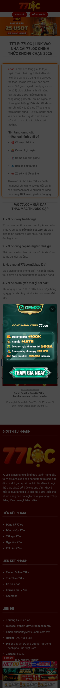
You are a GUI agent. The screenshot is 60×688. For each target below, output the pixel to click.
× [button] (52, 309)
